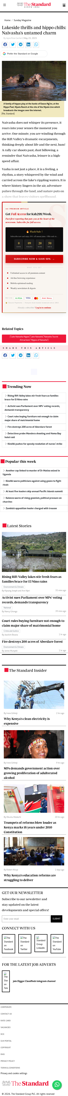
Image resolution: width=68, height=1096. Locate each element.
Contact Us (6, 1014)
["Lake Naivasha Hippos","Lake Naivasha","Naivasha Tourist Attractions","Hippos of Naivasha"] (34, 338)
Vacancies (5, 1028)
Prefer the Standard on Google (22, 53)
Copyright (6, 1048)
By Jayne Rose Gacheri (13, 38)
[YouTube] (59, 943)
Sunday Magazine (22, 20)
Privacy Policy (8, 1061)
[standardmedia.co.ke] (34, 5)
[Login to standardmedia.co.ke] (63, 5)
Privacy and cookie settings (14, 1073)
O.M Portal (6, 1041)
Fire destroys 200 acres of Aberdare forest (32, 641)
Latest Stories (19, 525)
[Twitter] (26, 943)
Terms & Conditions (10, 1068)
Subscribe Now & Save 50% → (34, 259)
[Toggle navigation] (5, 5)
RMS (3, 1055)
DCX (2, 1034)
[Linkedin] (42, 943)
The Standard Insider (28, 670)
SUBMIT (57, 919)
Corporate (6, 1007)
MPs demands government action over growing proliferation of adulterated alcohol (32, 773)
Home (7, 20)
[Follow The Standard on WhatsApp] (57, 1085)
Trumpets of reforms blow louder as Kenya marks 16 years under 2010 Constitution (30, 827)
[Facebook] (10, 943)
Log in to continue (43, 307)
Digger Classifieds (26, 981)
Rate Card (6, 1021)
